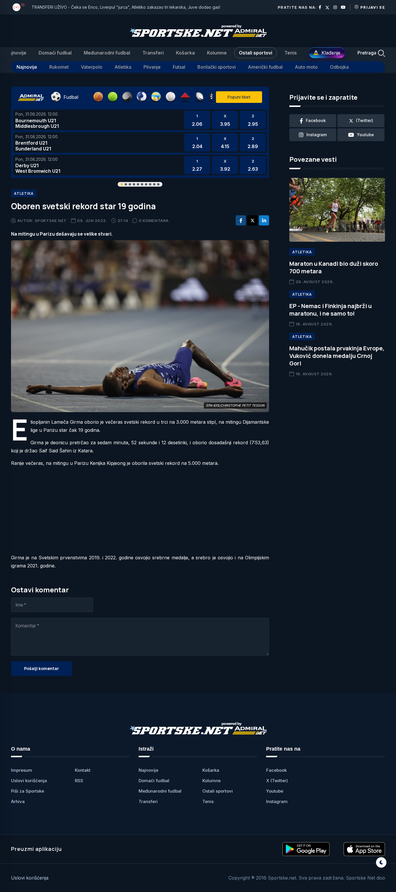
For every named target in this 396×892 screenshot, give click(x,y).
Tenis (290, 53)
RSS (79, 780)
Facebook (276, 770)
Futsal (179, 67)
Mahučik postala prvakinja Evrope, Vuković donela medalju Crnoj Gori (336, 355)
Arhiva (18, 801)
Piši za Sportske (27, 791)
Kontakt (82, 770)
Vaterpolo (91, 67)
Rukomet (59, 67)
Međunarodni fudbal (107, 53)
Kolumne (217, 53)
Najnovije (15, 53)
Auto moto (306, 67)
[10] (16, 7)
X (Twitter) (277, 780)
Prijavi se (372, 7)
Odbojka (339, 67)
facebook (316, 120)
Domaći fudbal (55, 53)
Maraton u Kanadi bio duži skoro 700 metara (333, 267)
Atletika (123, 67)
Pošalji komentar (41, 668)
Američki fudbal (265, 67)
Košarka (185, 53)
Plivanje (152, 67)
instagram (316, 134)
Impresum (21, 770)
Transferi (153, 53)
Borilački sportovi (216, 67)
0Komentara (154, 220)
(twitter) (364, 120)
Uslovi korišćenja (29, 780)
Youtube (274, 791)
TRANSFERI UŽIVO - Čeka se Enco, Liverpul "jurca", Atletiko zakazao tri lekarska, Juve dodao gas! (126, 7)
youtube (365, 134)
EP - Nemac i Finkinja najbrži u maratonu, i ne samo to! (330, 309)
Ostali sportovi (255, 53)
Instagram (277, 801)
